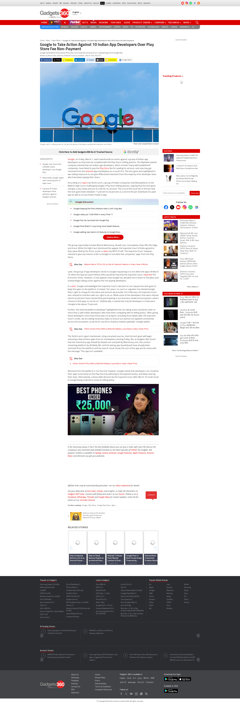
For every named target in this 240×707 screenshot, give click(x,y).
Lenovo (169, 587)
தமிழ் (140, 678)
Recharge (173, 22)
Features (116, 22)
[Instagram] (184, 207)
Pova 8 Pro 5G (101, 599)
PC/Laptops (140, 27)
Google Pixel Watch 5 (128, 593)
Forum (121, 494)
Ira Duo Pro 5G (126, 584)
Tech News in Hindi (172, 293)
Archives (74, 684)
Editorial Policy (100, 684)
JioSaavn (112, 452)
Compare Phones (72, 617)
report (85, 182)
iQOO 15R (44, 614)
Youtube (131, 693)
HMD (151, 593)
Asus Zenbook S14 (47, 602)
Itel (150, 608)
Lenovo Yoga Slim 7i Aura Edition (52, 611)
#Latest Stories (47, 651)
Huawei (152, 599)
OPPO (169, 602)
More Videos (192, 286)
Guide (127, 22)
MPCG (140, 3)
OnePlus (170, 599)
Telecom (74, 27)
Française (150, 682)
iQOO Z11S (100, 596)
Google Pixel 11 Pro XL (104, 605)
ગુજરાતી (123, 682)
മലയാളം (132, 682)
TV (132, 27)
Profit (55, 3)
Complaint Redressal (103, 690)
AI (65, 22)
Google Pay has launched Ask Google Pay (91, 220)
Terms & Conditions (103, 687)
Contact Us (75, 687)
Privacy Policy (100, 678)
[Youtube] (178, 207)
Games (108, 3)
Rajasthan (131, 3)
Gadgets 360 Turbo (76, 494)
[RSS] (198, 3)
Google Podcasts (124, 452)
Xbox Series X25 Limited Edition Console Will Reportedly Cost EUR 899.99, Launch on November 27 (182, 657)
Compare (159, 22)
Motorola (170, 590)
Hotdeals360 (153, 27)
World (48, 3)
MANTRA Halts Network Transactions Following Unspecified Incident (61, 656)
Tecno (186, 599)
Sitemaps (75, 678)
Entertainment (105, 27)
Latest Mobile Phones (74, 614)
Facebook (72, 497)
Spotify (98, 452)
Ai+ (150, 584)
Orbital (134, 449)
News (93, 22)
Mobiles (64, 27)
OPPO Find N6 (45, 593)
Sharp (186, 590)
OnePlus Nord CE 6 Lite (74, 590)
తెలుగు (146, 678)
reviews (100, 491)
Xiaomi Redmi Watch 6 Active (131, 590)
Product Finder (141, 22)
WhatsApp (81, 497)
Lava (168, 584)
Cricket (73, 3)
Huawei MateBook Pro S (105, 608)
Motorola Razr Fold (47, 587)
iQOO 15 (43, 605)
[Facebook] (166, 207)
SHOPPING (116, 3)
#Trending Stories (47, 627)
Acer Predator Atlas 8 (128, 602)
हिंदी (61, 3)
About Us (75, 675)
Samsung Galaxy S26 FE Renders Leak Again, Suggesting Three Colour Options (103, 657)
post (74, 286)
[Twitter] (172, 207)
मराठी (152, 678)
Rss (146, 693)
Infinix (151, 602)
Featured (168, 151)
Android (89, 171)
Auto (85, 22)
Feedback (75, 681)
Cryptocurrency (72, 599)
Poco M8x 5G (101, 584)
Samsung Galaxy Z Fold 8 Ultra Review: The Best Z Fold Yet (62, 632)
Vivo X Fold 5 (45, 617)
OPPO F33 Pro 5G (73, 596)
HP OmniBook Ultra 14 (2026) (77, 602)
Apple (151, 587)
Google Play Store (103, 505)
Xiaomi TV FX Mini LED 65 (130, 596)
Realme (169, 608)
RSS (73, 690)
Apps (48, 41)
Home (44, 22)
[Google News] (196, 207)
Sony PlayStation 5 (73, 584)
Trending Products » (172, 76)
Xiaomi (186, 602)
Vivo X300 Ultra (46, 599)
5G (193, 27)
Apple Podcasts (139, 452)
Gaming (93, 27)
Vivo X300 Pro (45, 608)
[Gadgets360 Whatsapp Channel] (190, 207)
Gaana (105, 452)
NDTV (42, 3)
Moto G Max (100, 602)
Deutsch (140, 682)
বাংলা (134, 678)
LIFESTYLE (88, 3)
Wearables (184, 27)
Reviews (103, 22)
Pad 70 (123, 587)
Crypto (117, 27)
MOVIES (66, 3)
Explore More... (113, 237)
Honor (151, 596)
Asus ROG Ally (126, 605)
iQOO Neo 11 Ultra (103, 593)
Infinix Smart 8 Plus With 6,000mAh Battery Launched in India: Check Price (116, 329)
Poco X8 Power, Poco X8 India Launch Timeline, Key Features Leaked (143, 656)
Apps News (56, 41)
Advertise (75, 693)
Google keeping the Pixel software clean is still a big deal (98, 208)
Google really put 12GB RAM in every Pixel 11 (93, 214)
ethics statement (123, 485)
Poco (168, 605)
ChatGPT (43, 590)
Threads (90, 497)
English (122, 678)
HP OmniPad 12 (72, 587)
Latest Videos (170, 217)
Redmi (186, 584)
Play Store (104, 168)
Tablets (165, 27)
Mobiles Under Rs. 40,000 (50, 596)
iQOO (151, 605)
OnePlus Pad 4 (71, 593)
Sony (186, 593)
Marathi (147, 3)
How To (84, 27)
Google (71, 159)
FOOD (80, 3)
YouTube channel (87, 500)
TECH (102, 3)
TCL (185, 596)
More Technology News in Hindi (184, 350)
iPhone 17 (70, 605)
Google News (104, 497)
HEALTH (96, 3)
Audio (125, 27)
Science (174, 27)
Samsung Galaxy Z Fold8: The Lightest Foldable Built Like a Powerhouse (187, 158)
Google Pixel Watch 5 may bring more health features (97, 226)
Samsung (187, 587)
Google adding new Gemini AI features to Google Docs (97, 232)
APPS (124, 3)
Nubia (169, 596)
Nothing (169, 593)
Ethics (97, 681)
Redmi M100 (101, 590)
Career (97, 675)
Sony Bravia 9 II (126, 599)
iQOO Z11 (99, 587)
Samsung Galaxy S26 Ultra (49, 584)
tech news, (92, 491)
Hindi (129, 678)
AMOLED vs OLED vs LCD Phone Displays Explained (101, 632)
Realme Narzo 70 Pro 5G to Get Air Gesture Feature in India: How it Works (116, 264)
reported (147, 274)
